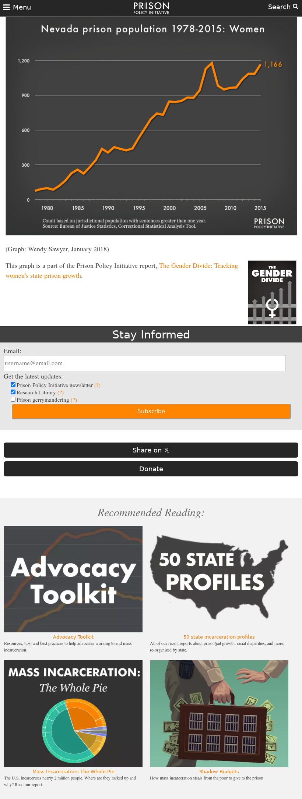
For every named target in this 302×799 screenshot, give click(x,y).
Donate (151, 469)
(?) (97, 384)
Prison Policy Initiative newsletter (59, 384)
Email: (12, 350)
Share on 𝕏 (151, 450)
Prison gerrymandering (47, 399)
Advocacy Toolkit (73, 637)
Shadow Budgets (219, 771)
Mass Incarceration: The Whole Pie (73, 771)
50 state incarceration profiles (219, 637)
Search (280, 7)
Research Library (40, 392)
